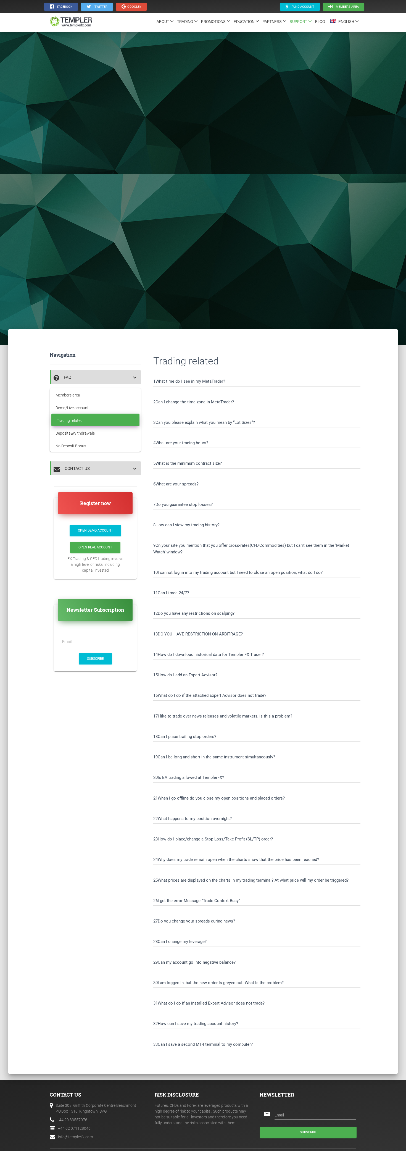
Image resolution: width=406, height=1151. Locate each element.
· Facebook (63, 7)
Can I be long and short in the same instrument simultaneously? (216, 757)
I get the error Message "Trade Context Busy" (199, 900)
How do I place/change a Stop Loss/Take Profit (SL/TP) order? (215, 839)
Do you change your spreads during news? (196, 921)
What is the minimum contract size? (188, 463)
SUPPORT (299, 22)
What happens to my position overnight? (195, 818)
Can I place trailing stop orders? (187, 736)
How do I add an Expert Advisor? (187, 674)
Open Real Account (95, 547)
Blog (321, 22)
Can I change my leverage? (182, 941)
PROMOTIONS (214, 22)
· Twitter (99, 7)
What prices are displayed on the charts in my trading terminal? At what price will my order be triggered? (253, 880)
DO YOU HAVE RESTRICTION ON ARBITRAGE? (200, 634)
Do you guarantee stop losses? (184, 504)
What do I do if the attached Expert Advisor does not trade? (212, 695)
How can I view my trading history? (187, 524)
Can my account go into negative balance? (197, 962)
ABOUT (163, 22)
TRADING (185, 22)
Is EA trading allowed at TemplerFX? (191, 777)
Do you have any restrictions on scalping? (196, 613)
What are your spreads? (177, 484)
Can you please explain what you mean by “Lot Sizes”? (205, 422)
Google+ (133, 7)
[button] (96, 377)
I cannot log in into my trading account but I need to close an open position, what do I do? (240, 572)
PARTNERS (272, 22)
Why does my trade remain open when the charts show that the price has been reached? (238, 859)
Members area (346, 7)
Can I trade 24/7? (173, 592)
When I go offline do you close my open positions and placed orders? (221, 798)
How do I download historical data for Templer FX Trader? (211, 654)
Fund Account (301, 7)
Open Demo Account (95, 530)
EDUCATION (244, 22)
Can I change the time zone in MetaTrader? (194, 402)
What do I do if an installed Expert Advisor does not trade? (211, 1003)
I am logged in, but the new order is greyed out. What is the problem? (221, 982)
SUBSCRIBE (95, 659)
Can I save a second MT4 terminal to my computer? (205, 1044)
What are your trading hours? (181, 442)
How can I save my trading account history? (198, 1023)
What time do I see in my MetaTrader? (190, 381)
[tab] (95, 377)
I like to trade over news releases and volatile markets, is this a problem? (225, 716)
